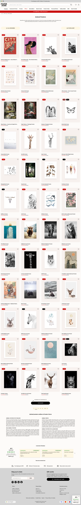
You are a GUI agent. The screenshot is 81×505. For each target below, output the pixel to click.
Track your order (63, 488)
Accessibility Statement (40, 492)
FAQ (60, 491)
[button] (76, 500)
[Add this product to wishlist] (17, 35)
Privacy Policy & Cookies (50, 497)
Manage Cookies (63, 494)
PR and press (38, 490)
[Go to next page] (47, 408)
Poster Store (43, 501)
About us (37, 488)
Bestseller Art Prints (16, 490)
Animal (10, 13)
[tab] (75, 4)
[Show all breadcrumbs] (2, 13)
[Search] (71, 5)
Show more (40, 403)
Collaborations (39, 491)
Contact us (62, 490)
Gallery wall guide (15, 488)
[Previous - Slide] (18, 453)
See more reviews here (40, 460)
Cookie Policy (38, 497)
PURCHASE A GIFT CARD (59, 479)
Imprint (43, 497)
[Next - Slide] (75, 453)
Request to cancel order (64, 492)
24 (45, 408)
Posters (6, 13)
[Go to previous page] (34, 408)
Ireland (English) (10, 501)
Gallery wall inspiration (16, 492)
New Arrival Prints (15, 491)
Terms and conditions (30, 497)
